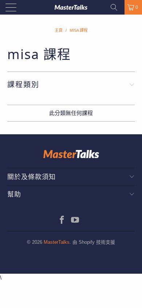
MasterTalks (57, 242)
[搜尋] (116, 7)
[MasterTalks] (71, 7)
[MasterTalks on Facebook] (62, 220)
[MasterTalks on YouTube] (75, 220)
